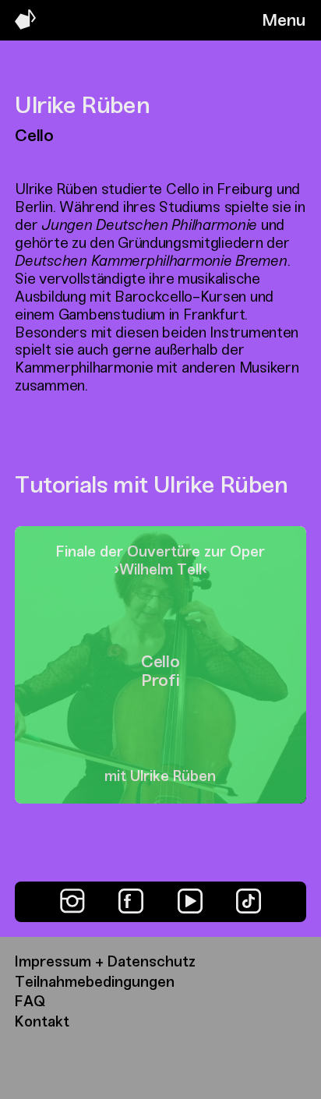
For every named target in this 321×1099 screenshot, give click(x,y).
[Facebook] (130, 901)
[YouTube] (190, 901)
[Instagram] (72, 901)
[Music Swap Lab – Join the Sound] (25, 25)
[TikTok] (248, 901)
